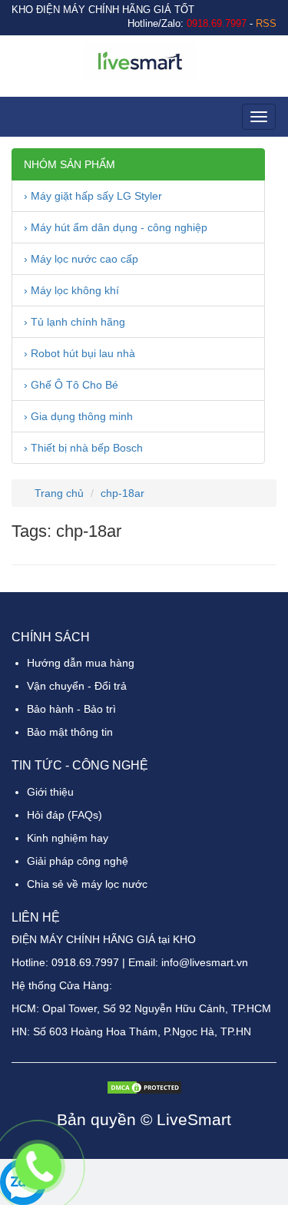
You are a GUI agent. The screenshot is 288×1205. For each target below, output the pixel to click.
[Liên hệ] (39, 1166)
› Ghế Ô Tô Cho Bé (71, 385)
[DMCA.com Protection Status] (144, 1086)
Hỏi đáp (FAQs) (64, 815)
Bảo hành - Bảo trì (71, 709)
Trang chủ (57, 493)
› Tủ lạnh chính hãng (74, 322)
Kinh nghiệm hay (67, 838)
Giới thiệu (50, 792)
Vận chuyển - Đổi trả (77, 686)
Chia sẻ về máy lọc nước (87, 884)
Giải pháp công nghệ (77, 861)
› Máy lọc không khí (71, 290)
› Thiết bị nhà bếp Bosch (83, 448)
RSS (266, 23)
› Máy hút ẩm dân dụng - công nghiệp (115, 227)
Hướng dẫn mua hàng (80, 663)
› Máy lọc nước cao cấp (81, 259)
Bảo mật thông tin (70, 732)
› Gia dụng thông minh (78, 416)
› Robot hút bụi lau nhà (79, 353)
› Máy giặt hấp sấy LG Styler (93, 196)
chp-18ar (122, 493)
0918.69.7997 (85, 962)
